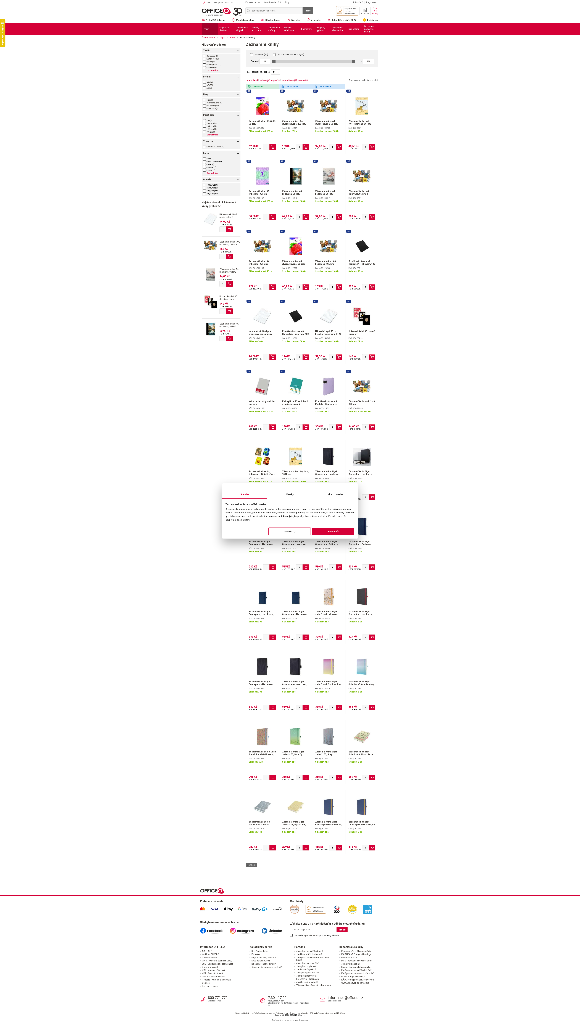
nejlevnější (264, 80)
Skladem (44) (261, 54)
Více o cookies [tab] (335, 494)
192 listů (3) (211, 129)
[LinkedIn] (275, 929)
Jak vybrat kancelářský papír (309, 951)
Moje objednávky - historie (263, 957)
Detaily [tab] (290, 494)
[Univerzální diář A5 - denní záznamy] (210, 301)
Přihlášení (357, 2)
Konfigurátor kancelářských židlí (356, 970)
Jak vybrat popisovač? (306, 966)
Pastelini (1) (211, 67)
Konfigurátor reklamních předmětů (357, 973)
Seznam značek (210, 986)
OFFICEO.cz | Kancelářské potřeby (222, 12)
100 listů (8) (211, 123)
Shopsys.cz (303, 1020)
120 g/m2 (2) (212, 188)
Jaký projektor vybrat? (306, 976)
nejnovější (303, 80)
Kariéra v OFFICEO (210, 954)
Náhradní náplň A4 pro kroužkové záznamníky (228, 217)
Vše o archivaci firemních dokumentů (314, 985)
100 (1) (209, 120)
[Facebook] (215, 929)
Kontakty (255, 954)
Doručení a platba (259, 951)
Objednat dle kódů (272, 2)
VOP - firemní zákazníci (213, 973)
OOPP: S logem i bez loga (353, 976)
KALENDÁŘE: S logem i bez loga (356, 954)
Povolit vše (333, 531)
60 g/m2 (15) (212, 191)
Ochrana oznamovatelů (213, 976)
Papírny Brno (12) (213, 64)
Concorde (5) (212, 56)
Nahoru (252, 865)
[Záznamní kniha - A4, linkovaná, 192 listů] (210, 245)
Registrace (371, 2)
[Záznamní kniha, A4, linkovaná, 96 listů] (210, 274)
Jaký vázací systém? (306, 969)
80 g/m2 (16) (212, 193)
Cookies (206, 983)
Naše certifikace (209, 957)
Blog (287, 2)
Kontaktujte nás (252, 2)
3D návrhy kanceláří (350, 964)
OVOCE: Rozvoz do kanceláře (355, 983)
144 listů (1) (211, 126)
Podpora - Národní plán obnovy (216, 980)
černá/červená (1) (214, 161)
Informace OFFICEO (212, 946)
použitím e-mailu (312, 935)
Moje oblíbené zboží (260, 960)
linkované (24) (212, 105)
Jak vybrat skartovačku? (307, 963)
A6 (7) (209, 88)
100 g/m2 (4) (212, 185)
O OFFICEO (207, 951)
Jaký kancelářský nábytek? (309, 954)
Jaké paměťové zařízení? (308, 972)
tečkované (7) (212, 108)
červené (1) (211, 167)
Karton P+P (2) (212, 59)
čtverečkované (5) (214, 103)
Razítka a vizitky (349, 957)
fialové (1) (210, 170)
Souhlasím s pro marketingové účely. (316, 935)
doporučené (252, 80)
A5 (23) (209, 85)
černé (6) (210, 164)
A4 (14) (209, 82)
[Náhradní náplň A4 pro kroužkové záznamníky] (210, 219)
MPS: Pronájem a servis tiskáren (356, 960)
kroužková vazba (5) (215, 147)
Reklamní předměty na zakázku (356, 951)
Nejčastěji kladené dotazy (263, 964)
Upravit (288, 531)
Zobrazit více (212, 70)
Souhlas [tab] (244, 494)
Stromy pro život (210, 967)
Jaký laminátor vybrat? (307, 982)
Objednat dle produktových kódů (266, 967)
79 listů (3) (211, 132)
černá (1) (210, 158)
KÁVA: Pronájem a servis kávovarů (357, 980)
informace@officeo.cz (345, 998)
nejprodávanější (289, 80)
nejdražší (275, 80)
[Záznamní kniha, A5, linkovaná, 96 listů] (210, 329)
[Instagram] (245, 929)
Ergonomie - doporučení (307, 979)
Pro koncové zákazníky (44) (290, 54)
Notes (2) (210, 62)
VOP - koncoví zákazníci (213, 970)
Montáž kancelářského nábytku (356, 967)
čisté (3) (210, 100)
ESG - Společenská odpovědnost (217, 964)
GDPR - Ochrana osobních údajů (217, 960)
